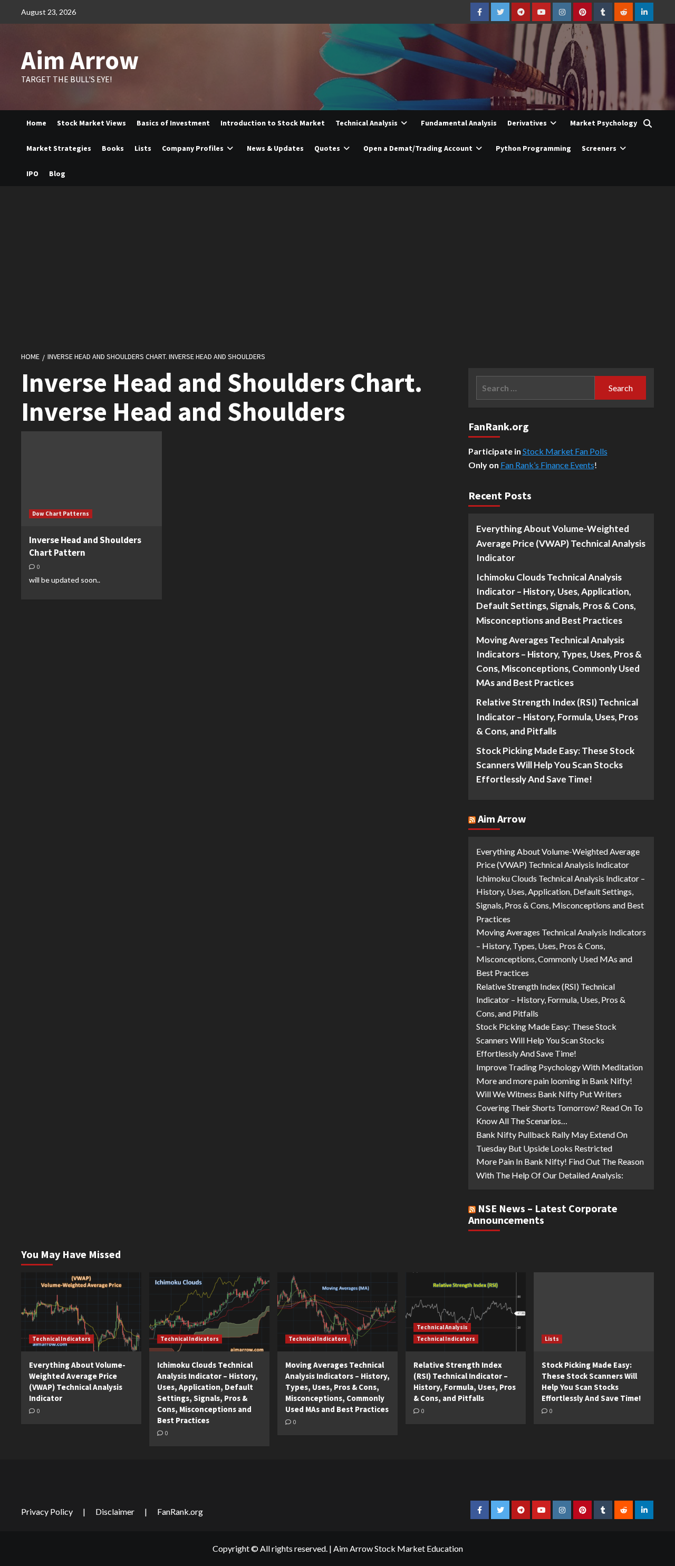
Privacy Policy (47, 1511)
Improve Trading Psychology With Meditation (559, 1067)
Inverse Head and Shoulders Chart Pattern (85, 546)
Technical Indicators (61, 1338)
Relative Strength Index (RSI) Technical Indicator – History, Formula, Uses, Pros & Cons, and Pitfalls (557, 716)
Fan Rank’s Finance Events (547, 465)
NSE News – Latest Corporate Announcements (543, 1214)
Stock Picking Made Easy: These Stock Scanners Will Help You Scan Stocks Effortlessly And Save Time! (555, 765)
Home (36, 123)
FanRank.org (180, 1511)
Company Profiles (193, 148)
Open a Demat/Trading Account (417, 148)
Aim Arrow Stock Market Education (398, 1548)
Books (113, 148)
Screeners (599, 148)
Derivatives (527, 123)
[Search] (647, 123)
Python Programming (533, 148)
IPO (32, 173)
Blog (57, 173)
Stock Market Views (91, 123)
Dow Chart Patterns (60, 513)
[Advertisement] (337, 265)
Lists (142, 148)
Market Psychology (603, 123)
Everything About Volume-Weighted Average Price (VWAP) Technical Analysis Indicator (560, 543)
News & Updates (275, 148)
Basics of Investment (173, 123)
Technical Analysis (366, 123)
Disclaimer (114, 1511)
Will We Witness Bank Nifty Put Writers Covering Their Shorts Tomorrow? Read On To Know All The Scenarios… (559, 1107)
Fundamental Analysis (459, 123)
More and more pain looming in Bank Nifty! (554, 1081)
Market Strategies (58, 148)
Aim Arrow (80, 60)
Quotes (327, 148)
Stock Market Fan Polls (565, 451)
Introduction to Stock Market (272, 123)
